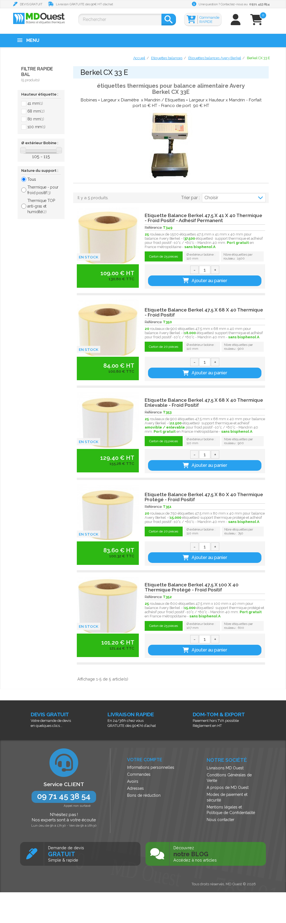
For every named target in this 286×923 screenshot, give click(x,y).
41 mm (35, 103)
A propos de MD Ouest (228, 787)
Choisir (211, 197)
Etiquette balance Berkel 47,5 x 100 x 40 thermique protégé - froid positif (192, 587)
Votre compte (144, 759)
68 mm (36, 111)
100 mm (36, 127)
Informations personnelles (150, 767)
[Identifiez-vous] (235, 22)
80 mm (35, 119)
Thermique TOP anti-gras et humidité (41, 206)
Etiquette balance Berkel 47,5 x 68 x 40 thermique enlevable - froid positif (204, 402)
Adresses (135, 788)
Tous (31, 179)
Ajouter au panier (209, 280)
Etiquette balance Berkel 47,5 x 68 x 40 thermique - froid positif (204, 312)
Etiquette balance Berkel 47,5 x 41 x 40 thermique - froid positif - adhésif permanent (203, 218)
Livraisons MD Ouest (225, 768)
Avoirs (132, 781)
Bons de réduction (144, 795)
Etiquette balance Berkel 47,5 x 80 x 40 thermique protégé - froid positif (204, 497)
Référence (153, 227)
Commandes (139, 774)
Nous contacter (220, 819)
